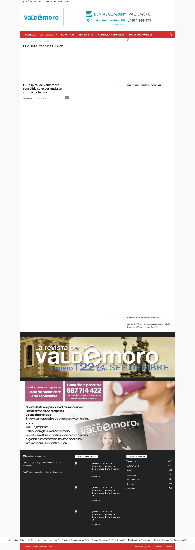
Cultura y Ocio (132, 466)
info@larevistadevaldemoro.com (49, 472)
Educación (131, 475)
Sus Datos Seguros (142, 546)
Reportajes (67, 34)
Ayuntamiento (132, 479)
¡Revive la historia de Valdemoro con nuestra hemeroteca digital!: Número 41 (106, 467)
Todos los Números (140, 34)
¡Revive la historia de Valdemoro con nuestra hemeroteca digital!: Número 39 (106, 515)
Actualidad (47, 34)
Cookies (169, 546)
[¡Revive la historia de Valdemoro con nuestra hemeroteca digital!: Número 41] (82, 467)
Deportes (130, 484)
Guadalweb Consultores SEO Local (38, 546)
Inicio (25, 41)
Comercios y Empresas (111, 34)
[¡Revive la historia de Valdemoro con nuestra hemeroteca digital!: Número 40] (82, 491)
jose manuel (28, 98)
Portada (30, 34)
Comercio (130, 489)
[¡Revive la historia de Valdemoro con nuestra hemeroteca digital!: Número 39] (82, 515)
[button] (170, 34)
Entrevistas (86, 34)
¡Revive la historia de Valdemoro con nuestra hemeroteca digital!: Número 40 (106, 491)
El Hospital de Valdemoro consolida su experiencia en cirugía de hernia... (42, 88)
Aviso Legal (158, 546)
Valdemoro (131, 461)
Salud (128, 470)
